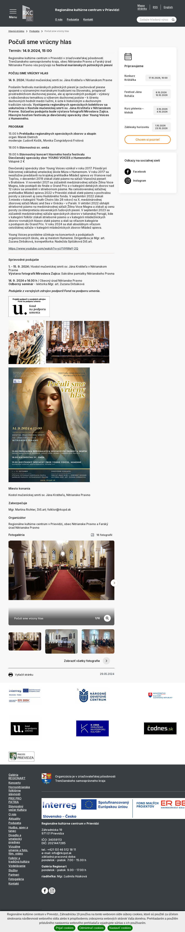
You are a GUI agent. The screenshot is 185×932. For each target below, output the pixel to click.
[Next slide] (114, 583)
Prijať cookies (65, 927)
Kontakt (88, 19)
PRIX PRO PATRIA (14, 800)
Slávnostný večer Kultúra (17, 808)
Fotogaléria (16, 879)
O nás (59, 19)
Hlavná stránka (16, 31)
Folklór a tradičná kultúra (18, 859)
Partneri (13, 874)
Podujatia (73, 19)
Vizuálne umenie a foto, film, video (18, 850)
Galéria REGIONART (16, 776)
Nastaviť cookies (120, 927)
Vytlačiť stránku (24, 674)
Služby (13, 870)
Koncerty (14, 783)
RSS (155, 7)
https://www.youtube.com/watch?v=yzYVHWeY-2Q (43, 248)
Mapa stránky (142, 7)
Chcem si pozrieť (147, 139)
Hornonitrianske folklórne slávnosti (19, 790)
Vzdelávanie (16, 866)
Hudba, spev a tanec (18, 829)
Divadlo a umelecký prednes (15, 838)
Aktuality (14, 818)
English (168, 7)
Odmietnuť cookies (91, 927)
